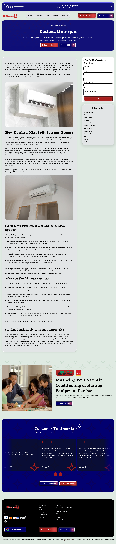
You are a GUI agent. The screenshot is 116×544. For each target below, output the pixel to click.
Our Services (42, 510)
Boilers (86, 115)
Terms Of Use (104, 539)
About (45, 15)
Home (30, 15)
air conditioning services (37, 273)
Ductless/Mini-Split (60, 25)
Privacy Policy (81, 539)
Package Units (88, 128)
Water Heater (88, 142)
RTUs (86, 136)
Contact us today (41, 170)
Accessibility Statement (93, 539)
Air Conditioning (89, 112)
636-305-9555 (60, 519)
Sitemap (111, 539)
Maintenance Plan (43, 514)
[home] (10, 16)
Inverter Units (88, 134)
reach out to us (21, 321)
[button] (38, 16)
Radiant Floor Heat (90, 131)
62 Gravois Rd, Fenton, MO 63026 (65, 507)
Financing (54, 15)
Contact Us (42, 512)
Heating (86, 120)
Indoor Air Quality (89, 125)
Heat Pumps (88, 117)
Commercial (88, 123)
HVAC (86, 139)
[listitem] (20, 455)
